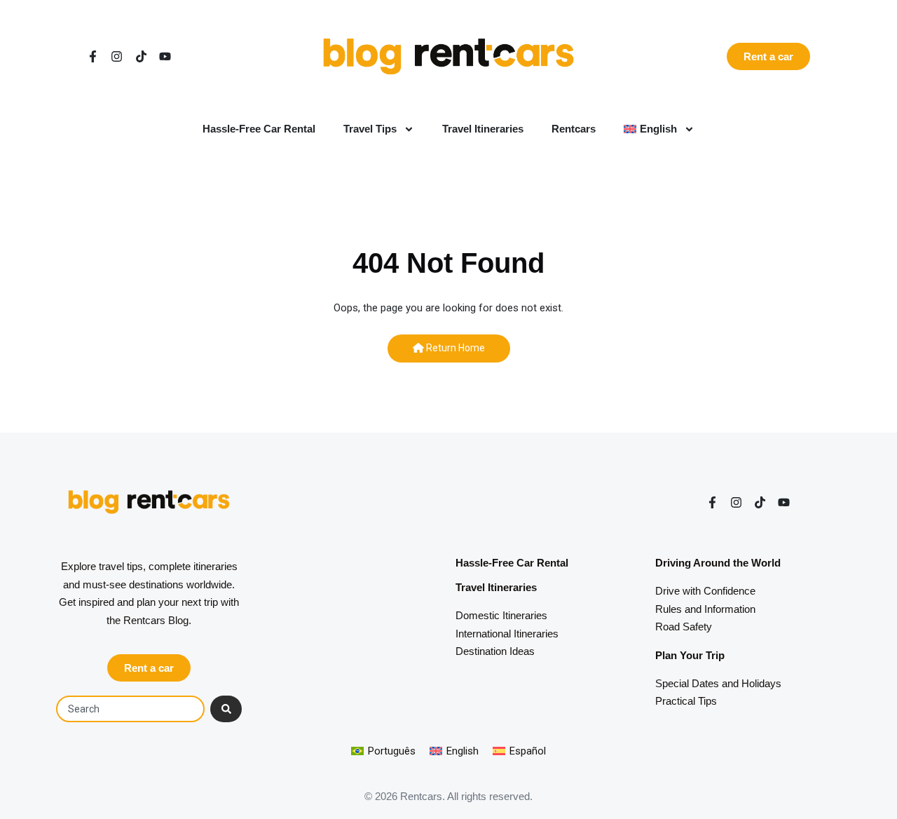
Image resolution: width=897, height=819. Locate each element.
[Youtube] (165, 56)
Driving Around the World (718, 563)
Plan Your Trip (690, 655)
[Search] (226, 709)
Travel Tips (370, 129)
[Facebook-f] (92, 56)
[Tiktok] (141, 56)
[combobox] (130, 709)
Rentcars (574, 129)
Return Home (454, 347)
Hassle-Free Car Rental (259, 129)
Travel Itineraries (482, 129)
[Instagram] (116, 56)
